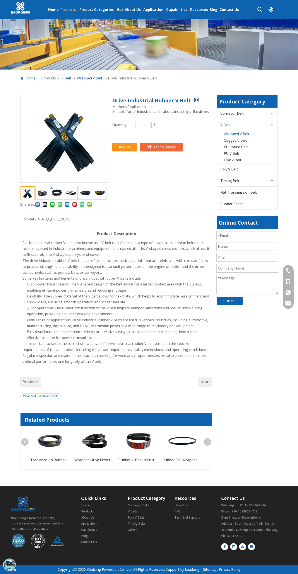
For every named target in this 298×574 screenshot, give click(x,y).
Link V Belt (232, 160)
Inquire (125, 147)
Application (89, 523)
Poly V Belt (229, 169)
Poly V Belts (136, 517)
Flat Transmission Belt (238, 192)
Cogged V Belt (235, 140)
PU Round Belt (236, 146)
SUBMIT (230, 301)
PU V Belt (231, 153)
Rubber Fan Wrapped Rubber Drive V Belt (143, 459)
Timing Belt (229, 180)
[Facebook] (224, 546)
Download (182, 505)
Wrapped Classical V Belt (40, 396)
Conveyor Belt (231, 113)
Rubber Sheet (231, 203)
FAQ (178, 511)
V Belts (133, 511)
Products (87, 511)
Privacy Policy (230, 569)
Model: (29, 219)
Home (85, 505)
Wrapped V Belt (236, 133)
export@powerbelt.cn (247, 517)
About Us (87, 517)
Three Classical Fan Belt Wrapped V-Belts (187, 459)
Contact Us (89, 542)
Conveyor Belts (138, 505)
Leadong (191, 569)
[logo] (23, 504)
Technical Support (187, 517)
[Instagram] (251, 546)
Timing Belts (137, 523)
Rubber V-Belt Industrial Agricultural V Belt (98, 459)
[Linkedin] (233, 546)
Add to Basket (164, 147)
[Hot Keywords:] (260, 9)
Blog (84, 536)
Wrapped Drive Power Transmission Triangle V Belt (54, 459)
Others (132, 530)
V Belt (225, 124)
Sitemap (209, 569)
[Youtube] (242, 546)
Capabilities (89, 530)
